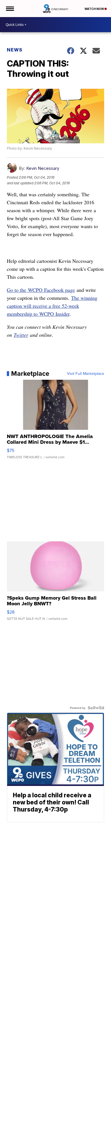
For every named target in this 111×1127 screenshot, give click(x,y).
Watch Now (94, 9)
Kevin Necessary (42, 168)
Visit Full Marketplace (85, 373)
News (14, 50)
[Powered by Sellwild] (96, 708)
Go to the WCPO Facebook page (41, 289)
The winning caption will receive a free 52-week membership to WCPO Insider (52, 305)
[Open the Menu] (9, 8)
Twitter (21, 334)
